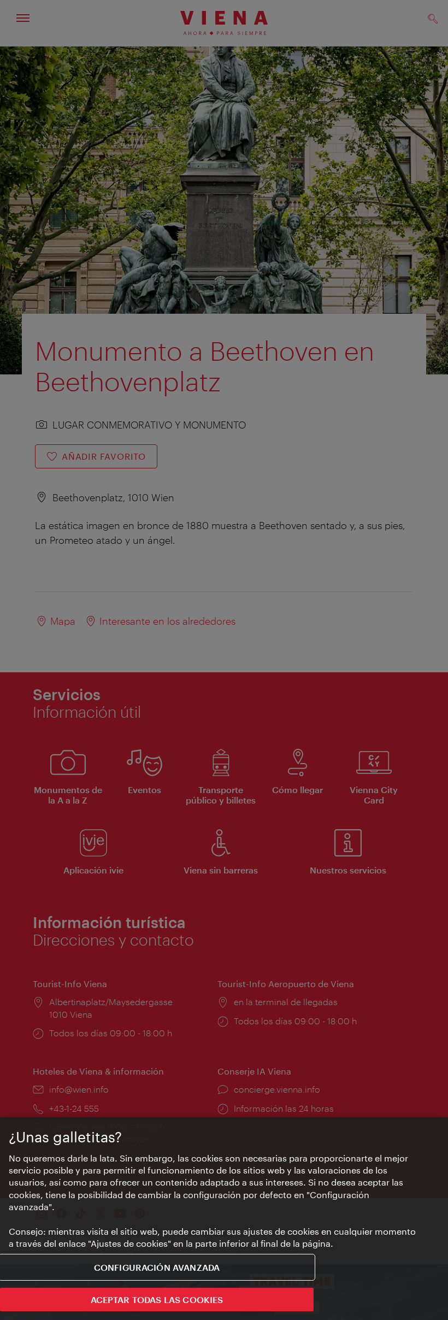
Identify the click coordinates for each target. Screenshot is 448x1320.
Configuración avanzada (157, 1267)
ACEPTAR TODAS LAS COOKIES (157, 1299)
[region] (224, 1218)
